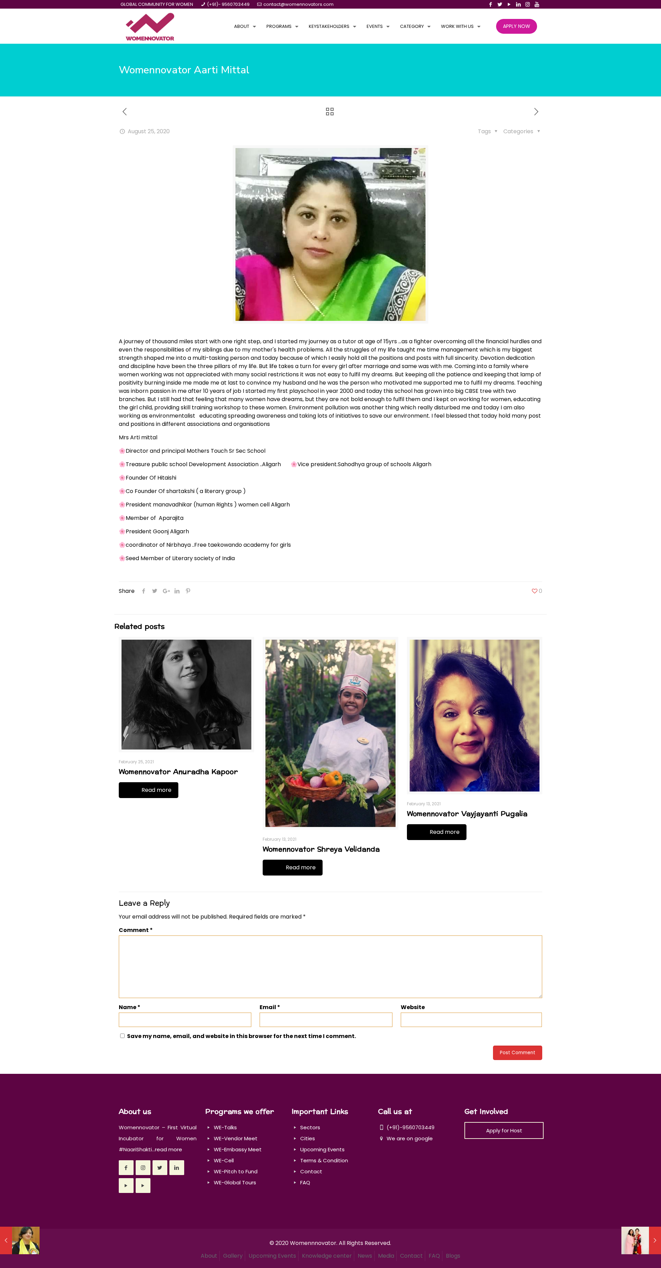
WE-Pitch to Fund (236, 1171)
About (209, 1256)
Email (270, 1007)
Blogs (453, 1256)
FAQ (305, 1182)
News (365, 1256)
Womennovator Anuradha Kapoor (178, 772)
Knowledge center (327, 1256)
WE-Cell (224, 1160)
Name (129, 1007)
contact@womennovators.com (298, 4)
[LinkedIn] (518, 4)
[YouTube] (509, 4)
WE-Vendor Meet (236, 1138)
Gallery (233, 1256)
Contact (311, 1171)
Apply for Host (504, 1130)
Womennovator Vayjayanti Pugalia (467, 814)
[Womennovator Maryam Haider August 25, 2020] (641, 1240)
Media (386, 1256)
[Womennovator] (150, 26)
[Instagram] (527, 4)
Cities (307, 1138)
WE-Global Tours (235, 1182)
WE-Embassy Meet (238, 1149)
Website (413, 1007)
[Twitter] (499, 4)
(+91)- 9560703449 (228, 4)
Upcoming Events (322, 1149)
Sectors (310, 1127)
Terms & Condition (324, 1160)
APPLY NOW (516, 26)
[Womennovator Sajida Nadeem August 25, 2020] (20, 1240)
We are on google (409, 1138)
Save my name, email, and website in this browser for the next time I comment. (241, 1036)
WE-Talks (225, 1127)
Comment (136, 930)
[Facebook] (490, 4)
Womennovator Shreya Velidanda (321, 849)
